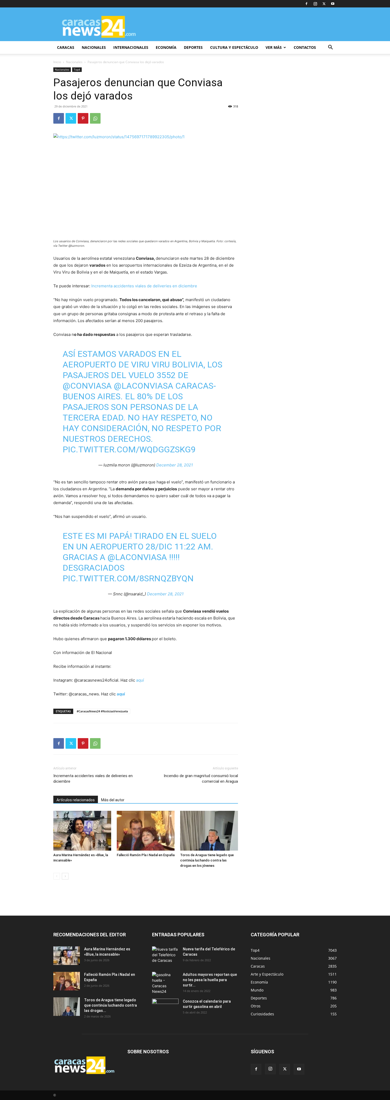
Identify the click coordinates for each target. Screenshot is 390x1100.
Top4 (77, 69)
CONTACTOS (305, 47)
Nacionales (74, 62)
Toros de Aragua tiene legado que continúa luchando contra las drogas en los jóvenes (207, 860)
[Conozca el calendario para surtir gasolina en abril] (165, 1008)
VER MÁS (274, 47)
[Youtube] (333, 3)
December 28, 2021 (174, 464)
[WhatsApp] (95, 118)
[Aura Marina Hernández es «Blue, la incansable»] (82, 831)
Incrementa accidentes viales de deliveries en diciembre (144, 285)
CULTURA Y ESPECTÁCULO (234, 47)
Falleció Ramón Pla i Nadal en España (146, 855)
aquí (140, 680)
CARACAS (65, 47)
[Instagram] (315, 3)
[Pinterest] (83, 118)
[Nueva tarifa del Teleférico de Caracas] (165, 955)
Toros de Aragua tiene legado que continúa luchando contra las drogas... (110, 1005)
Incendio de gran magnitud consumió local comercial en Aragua (201, 778)
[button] (330, 47)
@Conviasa (87, 386)
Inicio (57, 62)
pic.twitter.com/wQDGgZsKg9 (129, 449)
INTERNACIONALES (130, 47)
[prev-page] (56, 876)
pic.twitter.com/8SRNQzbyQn (128, 578)
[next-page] (65, 876)
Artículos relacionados (76, 800)
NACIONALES (94, 47)
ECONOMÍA (166, 47)
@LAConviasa (143, 386)
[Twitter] (324, 3)
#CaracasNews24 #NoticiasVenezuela (102, 711)
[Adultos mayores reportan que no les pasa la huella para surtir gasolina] (165, 983)
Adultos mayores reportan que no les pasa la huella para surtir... (210, 979)
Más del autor (112, 800)
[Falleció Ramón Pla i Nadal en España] (146, 831)
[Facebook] (306, 3)
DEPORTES (193, 47)
